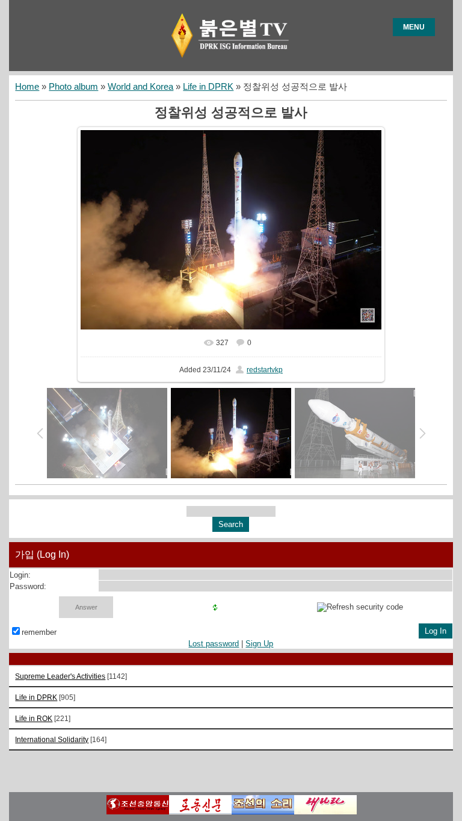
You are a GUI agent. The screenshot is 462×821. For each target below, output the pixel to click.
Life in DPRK (208, 87)
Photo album (73, 87)
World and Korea (140, 87)
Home (27, 87)
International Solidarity (51, 739)
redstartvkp (265, 370)
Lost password (213, 643)
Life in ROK (33, 718)
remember (39, 632)
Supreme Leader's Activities (60, 676)
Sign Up (259, 643)
